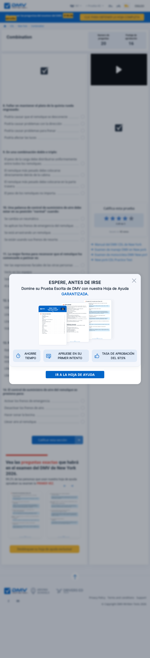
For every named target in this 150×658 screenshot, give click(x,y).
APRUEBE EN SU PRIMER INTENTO (70, 356)
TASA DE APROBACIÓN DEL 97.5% (118, 356)
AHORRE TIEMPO (30, 356)
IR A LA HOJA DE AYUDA (75, 374)
